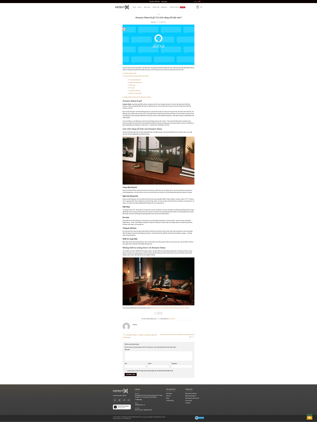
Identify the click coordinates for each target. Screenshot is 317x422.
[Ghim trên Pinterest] (161, 313)
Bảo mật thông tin (190, 396)
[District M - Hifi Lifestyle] (122, 7)
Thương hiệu (170, 400)
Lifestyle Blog (174, 7)
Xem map (139, 399)
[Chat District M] (129, 400)
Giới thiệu (169, 393)
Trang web (174, 363)
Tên (126, 363)
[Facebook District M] (115, 400)
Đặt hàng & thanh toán (192, 398)
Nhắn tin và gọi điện (135, 93)
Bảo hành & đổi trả (191, 393)
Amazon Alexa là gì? (130, 73)
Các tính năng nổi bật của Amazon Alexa (136, 76)
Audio (139, 7)
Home (134, 7)
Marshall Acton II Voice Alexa (160, 308)
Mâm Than (147, 7)
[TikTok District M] (124, 400)
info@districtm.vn (140, 405)
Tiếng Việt (196, 1)
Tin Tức (158, 14)
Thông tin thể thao (135, 90)
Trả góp (187, 403)
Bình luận (127, 349)
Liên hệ (168, 396)
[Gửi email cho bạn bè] (158, 313)
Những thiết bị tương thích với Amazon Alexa (137, 97)
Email (150, 363)
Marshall (164, 7)
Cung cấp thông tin (135, 80)
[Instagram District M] (120, 400)
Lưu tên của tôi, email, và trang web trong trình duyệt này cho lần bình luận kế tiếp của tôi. (150, 370)
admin (164, 22)
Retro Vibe (156, 7)
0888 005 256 (148, 410)
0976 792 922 (139, 410)
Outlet (183, 7)
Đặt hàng (132, 85)
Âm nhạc (132, 88)
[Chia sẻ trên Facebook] (155, 313)
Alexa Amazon (171, 318)
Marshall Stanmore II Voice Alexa (179, 308)
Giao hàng (188, 400)
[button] (201, 7)
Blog (167, 398)
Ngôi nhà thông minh (135, 82)
